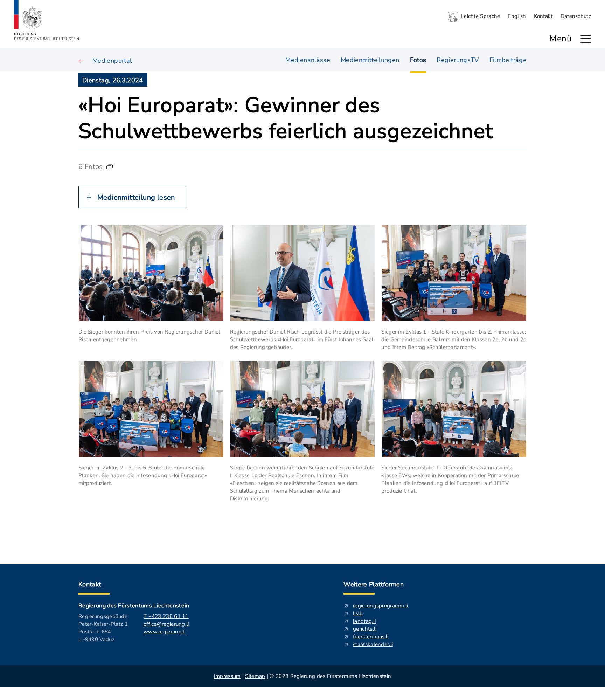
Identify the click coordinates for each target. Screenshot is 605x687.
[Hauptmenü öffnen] (585, 38)
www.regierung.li (165, 631)
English (517, 16)
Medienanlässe (307, 60)
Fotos (418, 60)
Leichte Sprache (480, 16)
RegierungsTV (458, 60)
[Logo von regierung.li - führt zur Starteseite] (46, 20)
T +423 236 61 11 (166, 616)
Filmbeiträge (508, 60)
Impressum (227, 676)
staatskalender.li (373, 644)
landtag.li (364, 621)
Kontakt (543, 16)
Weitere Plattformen (373, 584)
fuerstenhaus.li (371, 636)
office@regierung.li (166, 623)
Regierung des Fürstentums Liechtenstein (133, 606)
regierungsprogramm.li (380, 605)
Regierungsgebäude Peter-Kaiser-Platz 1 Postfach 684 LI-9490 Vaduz (103, 628)
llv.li (357, 613)
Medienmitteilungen (370, 60)
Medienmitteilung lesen (136, 197)
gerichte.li (364, 628)
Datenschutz (576, 16)
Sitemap (255, 676)
